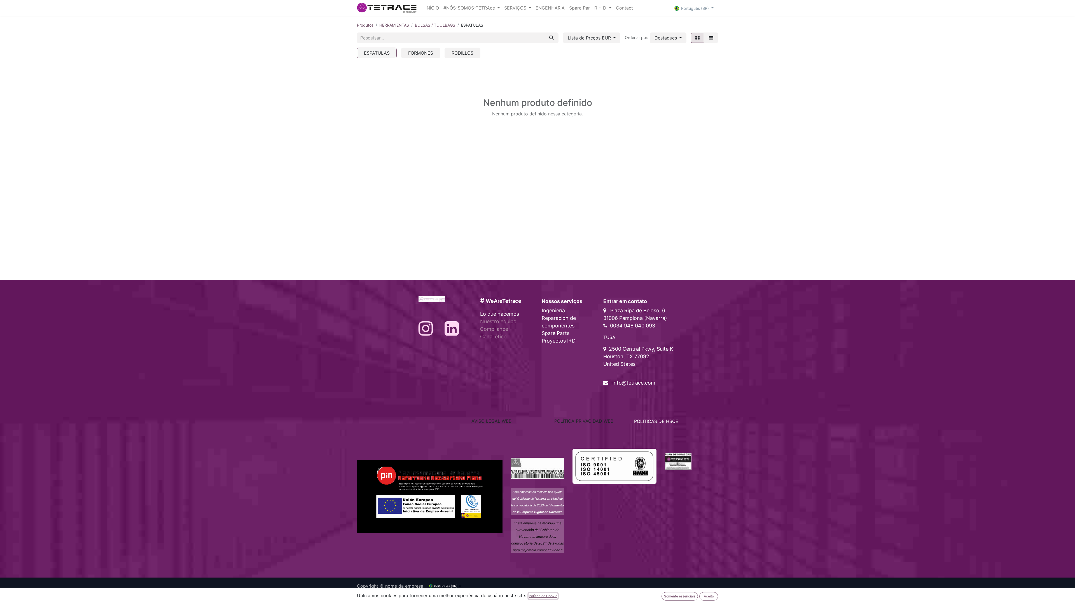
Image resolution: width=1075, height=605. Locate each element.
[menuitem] (432, 7)
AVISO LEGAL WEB (491, 421)
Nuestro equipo (498, 321)
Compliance (494, 329)
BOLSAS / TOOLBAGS (435, 25)
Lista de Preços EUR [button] (590, 38)
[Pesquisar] (551, 37)
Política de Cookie (543, 596)
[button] (668, 37)
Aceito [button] (709, 596)
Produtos (365, 25)
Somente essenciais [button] (679, 596)
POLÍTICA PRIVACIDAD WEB (583, 421)
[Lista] (711, 37)
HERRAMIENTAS (394, 25)
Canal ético (493, 336)
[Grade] (697, 37)
